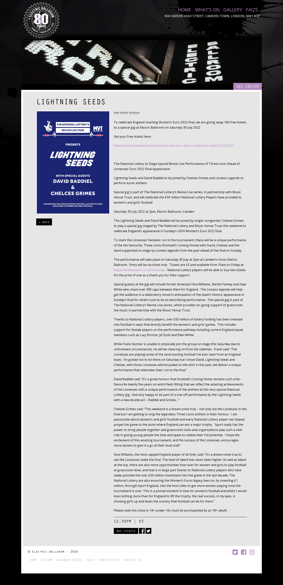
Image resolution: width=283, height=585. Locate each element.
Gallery (232, 10)
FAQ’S (252, 10)
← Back (44, 222)
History (47, 560)
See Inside (247, 86)
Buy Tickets (126, 531)
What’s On (207, 10)
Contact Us (132, 560)
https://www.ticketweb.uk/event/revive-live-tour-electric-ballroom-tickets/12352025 (174, 145)
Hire (33, 560)
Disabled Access (70, 560)
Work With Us (109, 560)
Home (184, 10)
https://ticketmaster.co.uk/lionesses (139, 270)
